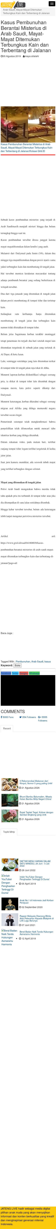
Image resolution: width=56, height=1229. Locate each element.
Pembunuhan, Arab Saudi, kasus (33, 661)
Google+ (23, 673)
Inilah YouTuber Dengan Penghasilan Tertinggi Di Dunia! (34, 878)
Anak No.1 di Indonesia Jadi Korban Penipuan (37, 901)
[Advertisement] (28, 83)
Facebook (6, 673)
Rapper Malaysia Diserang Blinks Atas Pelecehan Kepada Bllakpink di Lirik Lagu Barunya (37, 918)
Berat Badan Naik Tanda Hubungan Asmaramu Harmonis (36, 932)
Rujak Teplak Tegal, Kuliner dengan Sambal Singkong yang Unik (36, 813)
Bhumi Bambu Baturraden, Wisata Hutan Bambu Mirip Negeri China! (36, 797)
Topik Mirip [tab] (9, 831)
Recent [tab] (7, 728)
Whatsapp (34, 673)
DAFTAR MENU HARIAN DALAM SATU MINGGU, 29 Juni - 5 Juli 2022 (35, 863)
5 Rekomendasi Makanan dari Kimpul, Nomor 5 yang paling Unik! (36, 782)
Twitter (15, 673)
